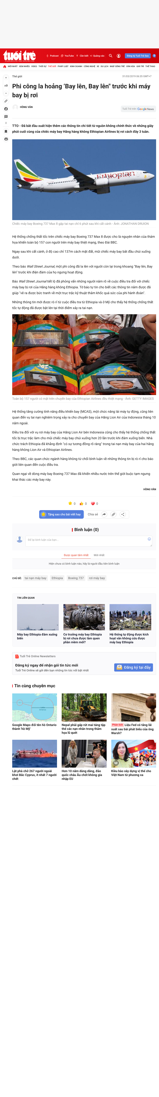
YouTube (69, 55)
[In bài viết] (6, 139)
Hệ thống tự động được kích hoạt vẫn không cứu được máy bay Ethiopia (129, 638)
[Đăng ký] (133, 667)
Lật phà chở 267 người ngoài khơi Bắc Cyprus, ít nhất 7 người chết (34, 775)
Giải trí (140, 66)
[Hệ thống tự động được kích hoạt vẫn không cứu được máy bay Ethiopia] (130, 617)
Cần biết (84, 55)
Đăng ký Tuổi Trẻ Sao (138, 55)
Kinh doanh (76, 66)
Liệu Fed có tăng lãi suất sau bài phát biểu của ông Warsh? (132, 729)
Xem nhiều (24, 66)
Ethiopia (57, 578)
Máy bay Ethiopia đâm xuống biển (37, 636)
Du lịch (104, 66)
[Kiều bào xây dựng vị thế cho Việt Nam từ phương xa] (133, 754)
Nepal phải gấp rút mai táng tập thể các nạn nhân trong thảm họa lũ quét (83, 728)
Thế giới (52, 66)
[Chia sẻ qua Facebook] (104, 514)
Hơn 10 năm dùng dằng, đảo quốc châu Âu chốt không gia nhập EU (82, 775)
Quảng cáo (99, 55)
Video (34, 66)
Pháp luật (63, 66)
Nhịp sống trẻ (117, 66)
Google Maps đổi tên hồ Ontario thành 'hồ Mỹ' (34, 727)
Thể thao (150, 66)
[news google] (138, 109)
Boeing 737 (76, 578)
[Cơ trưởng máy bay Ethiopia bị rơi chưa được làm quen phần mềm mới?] (84, 617)
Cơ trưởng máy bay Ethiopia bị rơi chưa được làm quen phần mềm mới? (82, 638)
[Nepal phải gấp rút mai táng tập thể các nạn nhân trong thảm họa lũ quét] (84, 707)
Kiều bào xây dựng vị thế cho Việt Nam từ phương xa (131, 773)
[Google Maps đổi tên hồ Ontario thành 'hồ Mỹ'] (34, 707)
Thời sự (42, 66)
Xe (98, 66)
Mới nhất (13, 66)
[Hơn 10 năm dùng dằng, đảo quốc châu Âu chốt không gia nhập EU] (84, 754)
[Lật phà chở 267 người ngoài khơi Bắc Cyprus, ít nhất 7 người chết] (34, 754)
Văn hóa (130, 66)
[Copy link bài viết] (113, 514)
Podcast (54, 55)
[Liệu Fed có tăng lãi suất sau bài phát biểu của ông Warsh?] (133, 707)
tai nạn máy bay (35, 578)
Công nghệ (89, 66)
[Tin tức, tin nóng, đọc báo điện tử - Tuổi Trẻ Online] (19, 56)
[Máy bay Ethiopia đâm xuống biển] (38, 617)
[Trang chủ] (4, 66)
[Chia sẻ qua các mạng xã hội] (123, 514)
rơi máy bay (97, 578)
